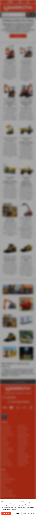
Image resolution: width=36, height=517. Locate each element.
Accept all (6, 513)
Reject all (17, 513)
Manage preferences (29, 513)
